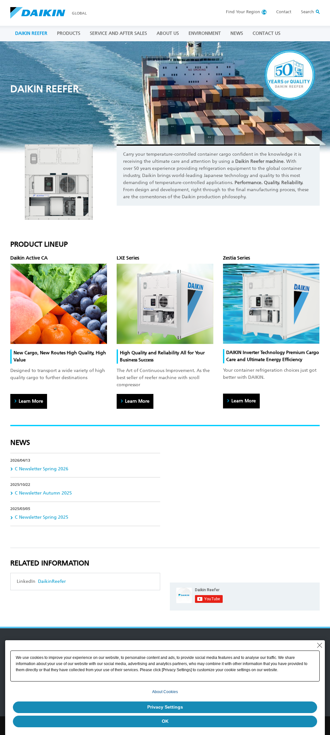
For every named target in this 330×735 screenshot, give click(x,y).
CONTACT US (266, 33)
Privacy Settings (165, 707)
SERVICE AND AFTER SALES (118, 33)
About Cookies (165, 692)
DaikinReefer (51, 581)
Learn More (31, 401)
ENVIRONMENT (205, 33)
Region (243, 11)
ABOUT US (168, 33)
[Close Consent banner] (320, 645)
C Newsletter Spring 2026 (41, 469)
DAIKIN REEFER (31, 33)
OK (165, 721)
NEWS (236, 33)
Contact (283, 11)
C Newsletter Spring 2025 (41, 517)
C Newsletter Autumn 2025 (43, 493)
